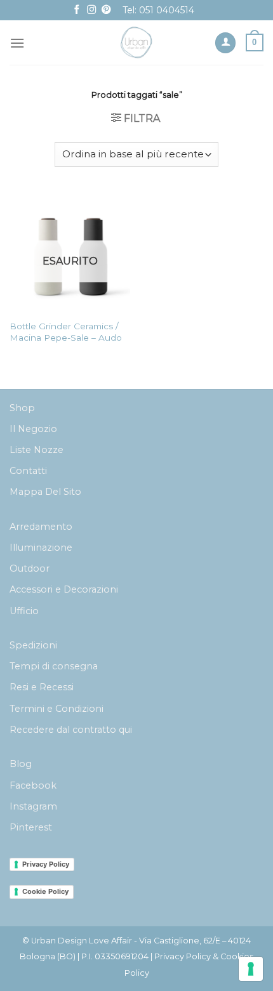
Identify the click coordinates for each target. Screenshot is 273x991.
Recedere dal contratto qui (71, 729)
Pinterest (31, 827)
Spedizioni (33, 645)
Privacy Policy (45, 864)
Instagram (33, 806)
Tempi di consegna (54, 666)
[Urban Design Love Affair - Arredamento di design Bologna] (136, 42)
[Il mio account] (225, 42)
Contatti (28, 470)
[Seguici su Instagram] (91, 10)
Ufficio (24, 611)
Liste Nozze (36, 450)
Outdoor (30, 568)
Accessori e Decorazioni (64, 589)
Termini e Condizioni (56, 708)
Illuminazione (41, 547)
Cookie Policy (45, 891)
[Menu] (17, 42)
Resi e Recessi (42, 687)
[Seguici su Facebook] (76, 10)
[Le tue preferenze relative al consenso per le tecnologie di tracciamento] (251, 969)
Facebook (33, 785)
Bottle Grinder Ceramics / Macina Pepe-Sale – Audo (66, 332)
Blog (21, 764)
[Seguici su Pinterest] (106, 10)
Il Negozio (33, 429)
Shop (22, 408)
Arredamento (41, 526)
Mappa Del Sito (45, 491)
